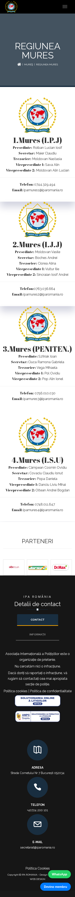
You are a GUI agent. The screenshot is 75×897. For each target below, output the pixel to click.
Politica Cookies (37, 868)
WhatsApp (59, 874)
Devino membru (55, 886)
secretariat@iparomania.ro (37, 847)
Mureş (28, 64)
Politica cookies (16, 691)
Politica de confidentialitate (51, 691)
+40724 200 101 (37, 810)
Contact (38, 619)
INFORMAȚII (37, 634)
